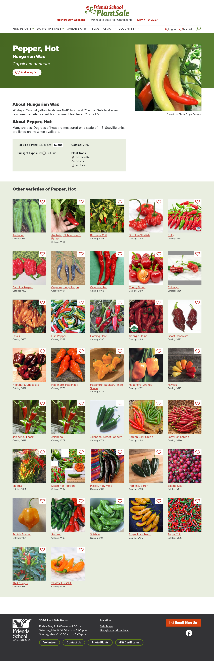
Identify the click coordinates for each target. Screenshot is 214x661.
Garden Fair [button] (76, 28)
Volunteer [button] (127, 28)
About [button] (108, 28)
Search (198, 28)
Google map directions (114, 630)
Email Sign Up (186, 623)
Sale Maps (106, 626)
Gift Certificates (129, 642)
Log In (172, 29)
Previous (138, 78)
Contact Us (74, 642)
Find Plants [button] (22, 28)
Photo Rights (100, 642)
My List (187, 29)
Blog (95, 28)
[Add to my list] (42, 202)
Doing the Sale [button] (49, 28)
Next (197, 78)
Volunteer (49, 642)
